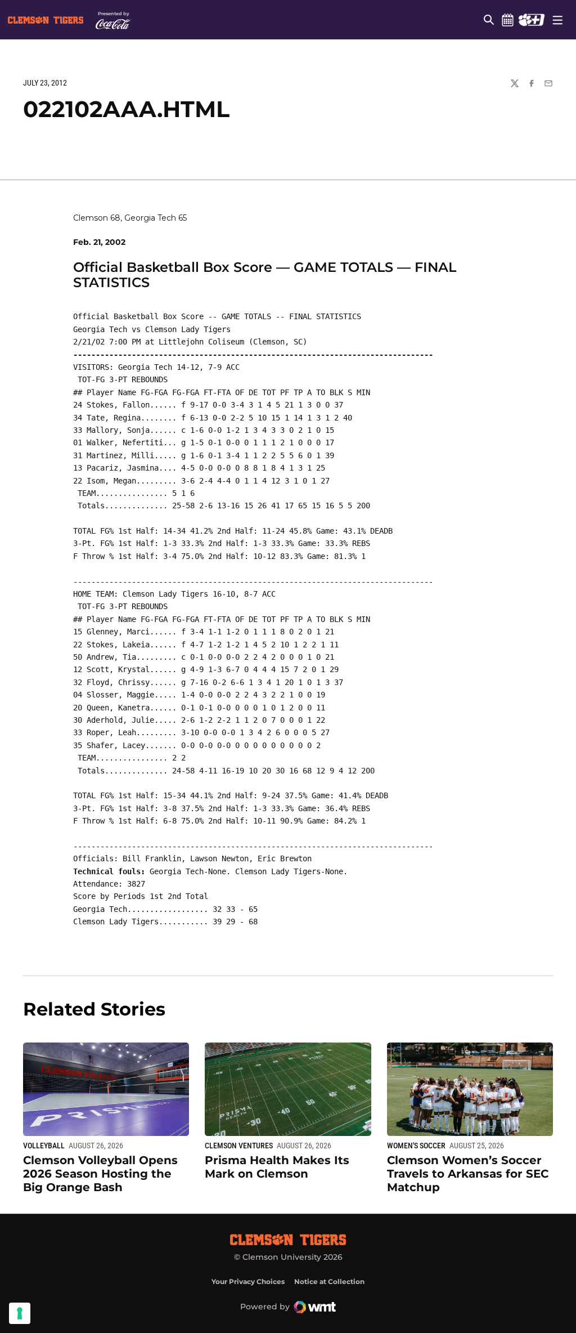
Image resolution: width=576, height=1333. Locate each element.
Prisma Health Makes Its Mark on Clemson (277, 1166)
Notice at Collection (329, 1281)
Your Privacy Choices (248, 1281)
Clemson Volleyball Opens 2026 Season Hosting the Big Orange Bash (100, 1173)
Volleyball (44, 1145)
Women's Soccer (416, 1145)
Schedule (507, 20)
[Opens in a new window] (531, 19)
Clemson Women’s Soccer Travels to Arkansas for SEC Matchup (467, 1173)
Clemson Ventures (239, 1145)
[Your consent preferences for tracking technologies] (19, 1313)
